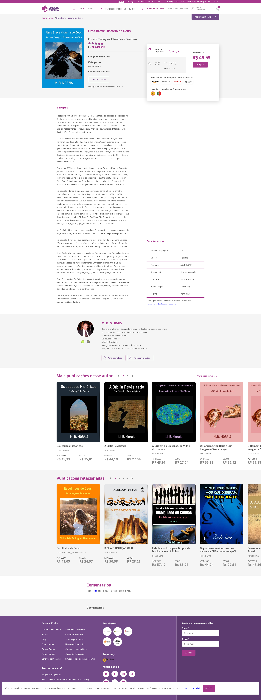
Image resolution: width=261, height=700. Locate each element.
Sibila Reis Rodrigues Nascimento (71, 552)
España (141, 1)
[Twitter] (106, 674)
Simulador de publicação (80, 659)
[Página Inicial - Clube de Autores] (50, 9)
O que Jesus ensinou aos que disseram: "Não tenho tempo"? (218, 550)
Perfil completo (115, 358)
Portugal (131, 1)
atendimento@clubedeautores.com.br (162, 304)
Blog (44, 639)
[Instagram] (123, 674)
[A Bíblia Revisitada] (126, 412)
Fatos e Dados (48, 649)
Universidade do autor (75, 644)
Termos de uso (48, 654)
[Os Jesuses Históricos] (78, 412)
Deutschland (154, 1)
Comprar (200, 64)
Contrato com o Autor (51, 659)
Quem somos (48, 644)
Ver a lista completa (207, 376)
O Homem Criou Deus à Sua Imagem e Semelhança (216, 447)
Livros (51, 18)
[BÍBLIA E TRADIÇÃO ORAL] (126, 514)
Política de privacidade (75, 629)
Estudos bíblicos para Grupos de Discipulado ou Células (171, 550)
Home (44, 18)
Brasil (121, 1)
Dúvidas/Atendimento (51, 629)
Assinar (188, 652)
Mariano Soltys (111, 552)
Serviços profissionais (74, 639)
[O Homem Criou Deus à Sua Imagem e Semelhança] (221, 412)
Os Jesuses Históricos (70, 446)
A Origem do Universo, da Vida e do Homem (171, 447)
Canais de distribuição (75, 654)
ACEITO (208, 688)
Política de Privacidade (192, 688)
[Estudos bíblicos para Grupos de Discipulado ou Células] (173, 514)
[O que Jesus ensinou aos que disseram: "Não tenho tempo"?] (221, 514)
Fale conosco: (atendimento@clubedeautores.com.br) (65, 679)
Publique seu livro (175, 1)
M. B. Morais (110, 450)
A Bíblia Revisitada (115, 446)
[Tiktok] (132, 674)
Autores (45, 634)
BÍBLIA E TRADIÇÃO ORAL (118, 548)
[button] (118, 376)
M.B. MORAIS (206, 453)
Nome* (185, 628)
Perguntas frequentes (51, 674)
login (95, 590)
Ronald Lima (157, 556)
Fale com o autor (142, 358)
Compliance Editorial (74, 634)
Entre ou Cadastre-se (200, 9)
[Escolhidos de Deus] (78, 514)
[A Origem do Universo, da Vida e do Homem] (173, 412)
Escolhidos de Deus (68, 548)
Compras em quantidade (177, 8)
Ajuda (216, 1)
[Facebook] (114, 674)
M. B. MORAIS (98, 47)
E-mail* (185, 639)
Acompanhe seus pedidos (199, 1)
